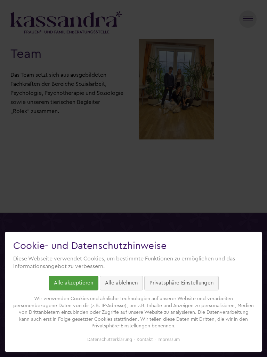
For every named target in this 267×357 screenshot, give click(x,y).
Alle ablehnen (121, 283)
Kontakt (145, 339)
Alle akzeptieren (73, 283)
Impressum (168, 339)
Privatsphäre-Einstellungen (181, 283)
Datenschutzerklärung (109, 339)
